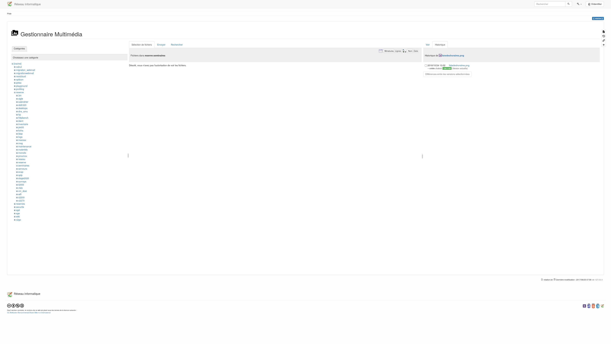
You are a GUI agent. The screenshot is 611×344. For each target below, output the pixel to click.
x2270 (21, 200)
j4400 (21, 127)
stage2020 (23, 178)
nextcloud (21, 76)
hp (19, 114)
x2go (18, 219)
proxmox (22, 156)
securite (20, 206)
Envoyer (161, 44)
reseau (21, 159)
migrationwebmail (25, 73)
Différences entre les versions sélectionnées (447, 74)
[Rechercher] (568, 4)
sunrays (22, 181)
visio (20, 187)
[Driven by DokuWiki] (602, 305)
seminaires (23, 165)
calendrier (23, 101)
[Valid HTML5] (593, 305)
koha (20, 130)
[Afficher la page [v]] (604, 31)
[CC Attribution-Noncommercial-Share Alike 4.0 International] (15, 305)
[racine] (17, 63)
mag (20, 143)
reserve (20, 92)
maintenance (24, 146)
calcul (19, 66)
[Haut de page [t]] (604, 45)
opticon (19, 79)
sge (18, 213)
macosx (22, 140)
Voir (428, 44)
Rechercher (177, 44)
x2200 (21, 197)
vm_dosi (22, 191)
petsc (18, 82)
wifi (19, 194)
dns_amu (23, 111)
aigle (20, 98)
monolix (22, 152)
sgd (18, 210)
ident (20, 120)
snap (20, 171)
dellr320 (22, 105)
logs (20, 136)
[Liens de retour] (604, 40)
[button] (579, 4)
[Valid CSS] (597, 305)
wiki (18, 216)
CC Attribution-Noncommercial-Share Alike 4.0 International (28, 312)
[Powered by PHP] (588, 305)
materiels (23, 149)
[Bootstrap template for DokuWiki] (584, 305)
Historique (440, 44)
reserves (20, 203)
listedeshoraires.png (453, 55)
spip (20, 175)
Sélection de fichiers (142, 44)
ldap (20, 133)
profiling (20, 89)
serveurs (22, 168)
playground (21, 85)
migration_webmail (25, 70)
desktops (22, 108)
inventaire (23, 124)
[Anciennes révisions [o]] (604, 36)
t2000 (21, 184)
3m (19, 95)
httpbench (23, 117)
